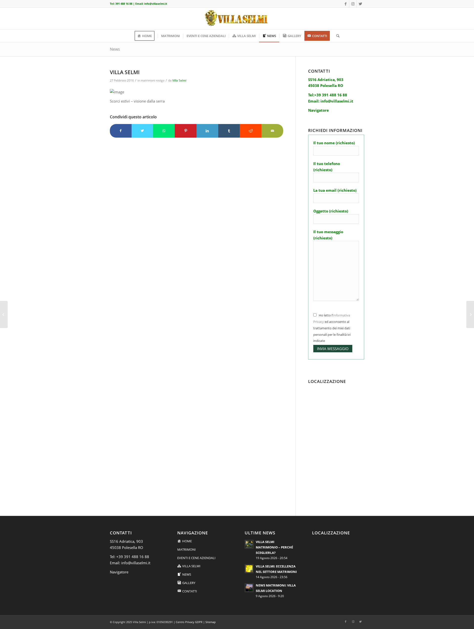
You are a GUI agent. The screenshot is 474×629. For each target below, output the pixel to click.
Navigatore (119, 571)
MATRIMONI (186, 549)
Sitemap (210, 622)
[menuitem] (146, 36)
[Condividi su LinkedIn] (207, 131)
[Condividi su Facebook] (121, 131)
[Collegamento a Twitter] (360, 3)
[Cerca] (336, 36)
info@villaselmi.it (155, 3)
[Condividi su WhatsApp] (164, 131)
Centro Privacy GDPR (189, 622)
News (115, 49)
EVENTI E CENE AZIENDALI (196, 558)
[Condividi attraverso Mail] (272, 131)
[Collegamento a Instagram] (352, 3)
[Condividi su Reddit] (250, 131)
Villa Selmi (179, 80)
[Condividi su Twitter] (142, 131)
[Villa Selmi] (4, 314)
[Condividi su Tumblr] (229, 131)
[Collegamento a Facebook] (345, 3)
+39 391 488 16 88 (132, 556)
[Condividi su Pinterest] (186, 131)
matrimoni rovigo (152, 80)
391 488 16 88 (123, 3)
